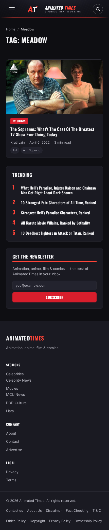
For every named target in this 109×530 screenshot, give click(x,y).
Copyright (37, 521)
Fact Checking (77, 510)
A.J (15, 150)
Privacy (12, 472)
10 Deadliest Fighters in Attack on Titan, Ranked (57, 233)
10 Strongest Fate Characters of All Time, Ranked (58, 202)
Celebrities (15, 374)
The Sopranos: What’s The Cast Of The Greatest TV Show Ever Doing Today (52, 132)
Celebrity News (18, 380)
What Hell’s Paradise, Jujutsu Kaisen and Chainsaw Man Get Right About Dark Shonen (58, 190)
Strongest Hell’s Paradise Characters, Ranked (55, 212)
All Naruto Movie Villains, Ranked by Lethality (55, 222)
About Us (34, 510)
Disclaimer (54, 510)
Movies (12, 388)
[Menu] (11, 9)
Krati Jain (17, 142)
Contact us (14, 510)
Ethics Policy (16, 521)
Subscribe (54, 297)
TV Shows (19, 121)
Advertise (14, 450)
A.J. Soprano (31, 150)
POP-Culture (16, 403)
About (11, 433)
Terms (11, 480)
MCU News (15, 394)
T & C (97, 510)
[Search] (98, 9)
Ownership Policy (88, 521)
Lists (10, 411)
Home (10, 29)
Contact (12, 441)
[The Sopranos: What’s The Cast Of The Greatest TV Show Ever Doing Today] (54, 87)
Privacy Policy (59, 521)
